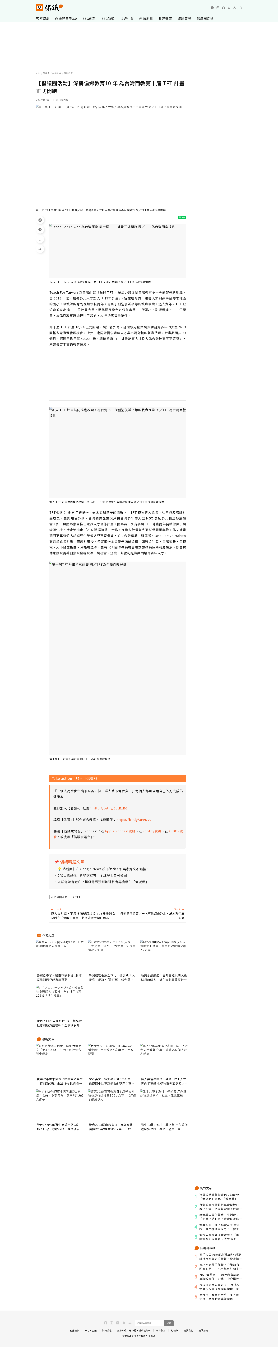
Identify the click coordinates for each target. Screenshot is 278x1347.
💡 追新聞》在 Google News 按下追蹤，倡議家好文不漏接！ (104, 869)
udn (38, 73)
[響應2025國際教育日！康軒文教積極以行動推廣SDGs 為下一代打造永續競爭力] (112, 1105)
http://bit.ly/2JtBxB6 (110, 808)
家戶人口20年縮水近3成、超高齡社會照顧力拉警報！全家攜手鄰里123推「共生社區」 (60, 1023)
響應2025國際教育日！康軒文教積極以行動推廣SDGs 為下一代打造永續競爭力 (111, 1126)
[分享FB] (40, 220)
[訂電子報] (229, 7)
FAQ (87, 1330)
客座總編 (43, 18)
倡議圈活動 (205, 18)
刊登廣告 (74, 1330)
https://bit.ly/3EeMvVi (134, 819)
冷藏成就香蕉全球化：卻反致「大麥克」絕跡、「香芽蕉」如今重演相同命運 (112, 977)
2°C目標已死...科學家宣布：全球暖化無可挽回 (92, 875)
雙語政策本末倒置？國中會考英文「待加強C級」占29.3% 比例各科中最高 (60, 1081)
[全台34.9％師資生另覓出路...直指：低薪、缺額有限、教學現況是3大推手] (60, 1105)
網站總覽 (203, 1330)
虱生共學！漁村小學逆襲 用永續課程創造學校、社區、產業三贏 (164, 1126)
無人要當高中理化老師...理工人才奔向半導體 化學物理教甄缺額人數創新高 (164, 1081)
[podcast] (223, 7)
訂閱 (169, 1323)
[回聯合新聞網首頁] (39, 7)
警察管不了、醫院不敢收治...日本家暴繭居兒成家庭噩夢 (59, 977)
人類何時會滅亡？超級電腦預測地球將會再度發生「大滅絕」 (103, 881)
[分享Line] (40, 229)
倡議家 (46, 73)
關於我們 (188, 1330)
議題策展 (184, 18)
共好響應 (165, 18)
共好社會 (127, 18)
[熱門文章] (240, 1188)
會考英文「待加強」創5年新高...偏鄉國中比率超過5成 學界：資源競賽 (111, 1081)
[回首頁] (49, 7)
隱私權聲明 (145, 1330)
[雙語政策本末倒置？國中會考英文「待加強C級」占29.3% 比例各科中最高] (60, 1060)
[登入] (234, 7)
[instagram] (217, 7)
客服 (94, 1330)
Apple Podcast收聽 (120, 831)
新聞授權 (107, 1330)
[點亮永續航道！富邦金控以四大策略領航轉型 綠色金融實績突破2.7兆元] (164, 956)
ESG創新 (89, 18)
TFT (78, 897)
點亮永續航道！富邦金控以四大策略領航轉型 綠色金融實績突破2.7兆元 (164, 977)
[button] (240, 7)
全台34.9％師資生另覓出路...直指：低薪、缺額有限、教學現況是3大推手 (60, 1126)
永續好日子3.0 (66, 18)
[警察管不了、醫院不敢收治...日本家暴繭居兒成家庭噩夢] (60, 956)
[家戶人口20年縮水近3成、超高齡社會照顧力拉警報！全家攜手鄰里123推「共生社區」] (60, 1002)
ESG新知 (108, 18)
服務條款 (122, 1330)
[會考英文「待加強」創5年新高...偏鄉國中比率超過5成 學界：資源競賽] (112, 1060)
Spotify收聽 (151, 831)
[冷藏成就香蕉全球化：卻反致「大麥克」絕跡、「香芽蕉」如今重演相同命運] (112, 956)
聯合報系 (161, 1330)
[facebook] (212, 7)
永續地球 (146, 18)
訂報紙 (174, 1330)
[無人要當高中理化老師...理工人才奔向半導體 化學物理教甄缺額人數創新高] (164, 1060)
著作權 (132, 1330)
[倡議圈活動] (240, 1248)
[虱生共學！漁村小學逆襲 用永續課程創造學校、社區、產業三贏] (164, 1105)
